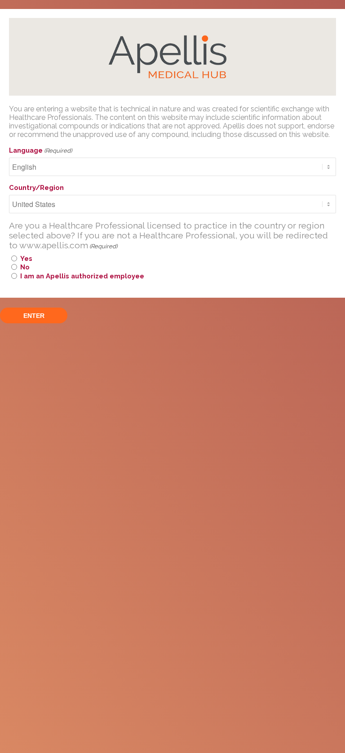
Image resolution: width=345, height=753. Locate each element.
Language (40, 150)
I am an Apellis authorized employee (82, 276)
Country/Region (36, 187)
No (25, 267)
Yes (26, 258)
